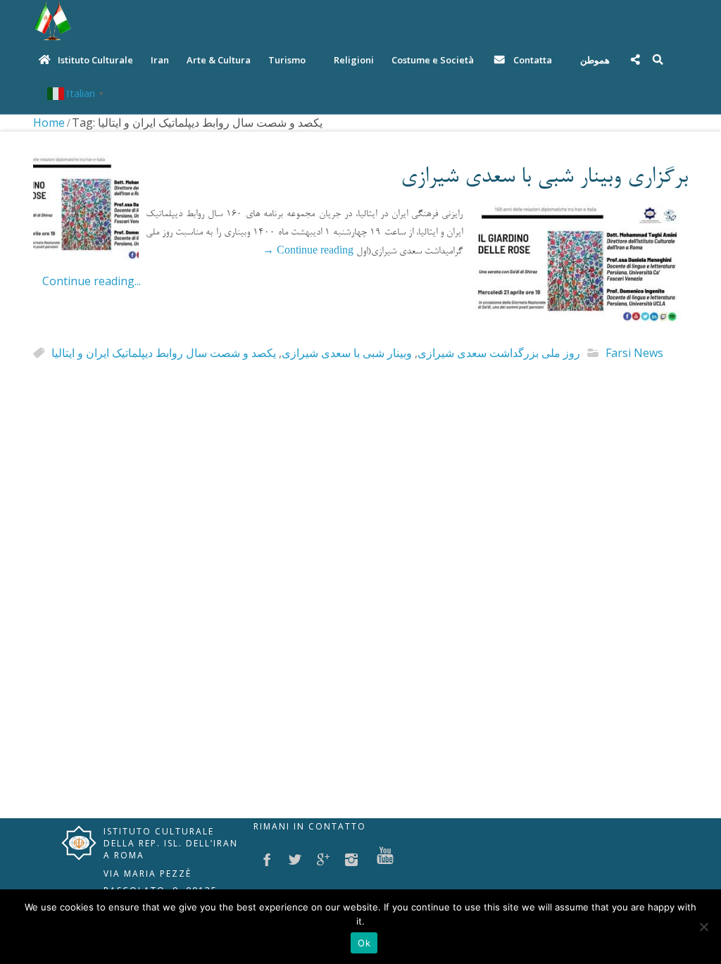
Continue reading (308, 252)
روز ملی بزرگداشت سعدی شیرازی (499, 353)
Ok (364, 943)
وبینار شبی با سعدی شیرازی (347, 353)
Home (49, 122)
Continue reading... (91, 281)
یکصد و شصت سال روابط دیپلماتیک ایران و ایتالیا (163, 353)
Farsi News (634, 353)
